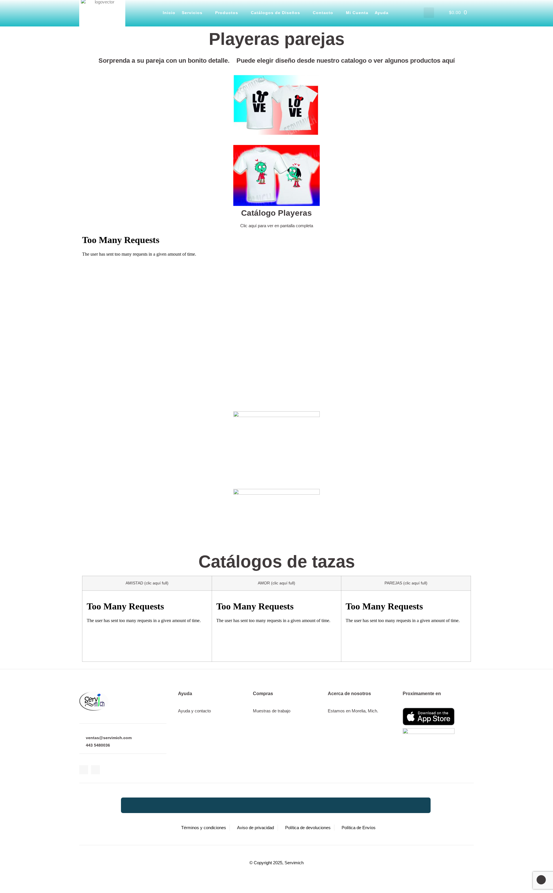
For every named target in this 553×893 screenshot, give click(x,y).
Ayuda (382, 12)
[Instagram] (95, 769)
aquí (448, 60)
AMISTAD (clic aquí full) (147, 583)
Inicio (169, 12)
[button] (429, 12)
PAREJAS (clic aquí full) (406, 583)
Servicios (192, 12)
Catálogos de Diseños (275, 12)
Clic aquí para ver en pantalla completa (276, 225)
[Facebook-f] (83, 769)
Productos (226, 12)
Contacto (323, 12)
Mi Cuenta (357, 12)
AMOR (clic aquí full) (276, 583)
